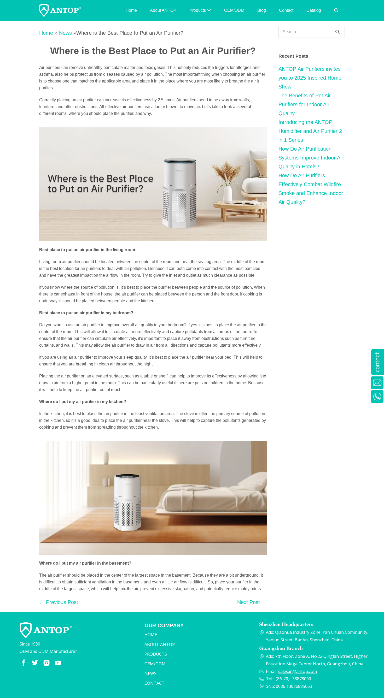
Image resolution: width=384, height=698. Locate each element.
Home (131, 10)
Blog (261, 10)
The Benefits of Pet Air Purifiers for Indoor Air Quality (304, 104)
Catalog (313, 10)
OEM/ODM (234, 10)
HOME (150, 634)
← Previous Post (58, 602)
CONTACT (154, 683)
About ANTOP (163, 10)
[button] (336, 10)
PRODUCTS (155, 654)
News (65, 33)
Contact (286, 10)
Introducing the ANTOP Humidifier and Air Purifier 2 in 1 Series (310, 131)
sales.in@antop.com (297, 671)
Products (198, 10)
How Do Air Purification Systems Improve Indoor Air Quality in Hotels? (310, 157)
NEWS (150, 673)
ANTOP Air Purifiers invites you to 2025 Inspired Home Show (309, 78)
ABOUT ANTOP (159, 644)
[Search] (337, 32)
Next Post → (252, 602)
